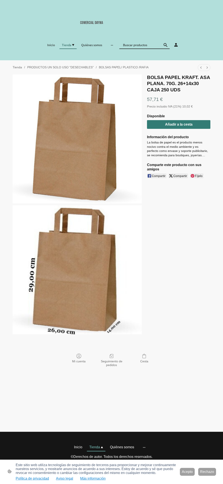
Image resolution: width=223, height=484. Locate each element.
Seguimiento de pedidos (111, 363)
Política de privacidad (32, 478)
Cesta (144, 361)
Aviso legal (64, 478)
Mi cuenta (79, 361)
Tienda (17, 67)
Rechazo (207, 472)
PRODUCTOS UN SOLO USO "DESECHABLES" (60, 67)
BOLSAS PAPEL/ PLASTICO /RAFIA (124, 67)
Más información (93, 478)
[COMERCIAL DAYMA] (111, 30)
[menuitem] (201, 67)
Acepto (187, 472)
